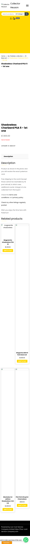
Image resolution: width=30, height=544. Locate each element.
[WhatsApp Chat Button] (25, 539)
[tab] (14, 156)
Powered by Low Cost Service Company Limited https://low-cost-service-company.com (14, 529)
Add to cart (8, 250)
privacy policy (18, 197)
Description (8, 156)
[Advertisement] (15, 37)
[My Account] (11, 18)
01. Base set (11, 146)
